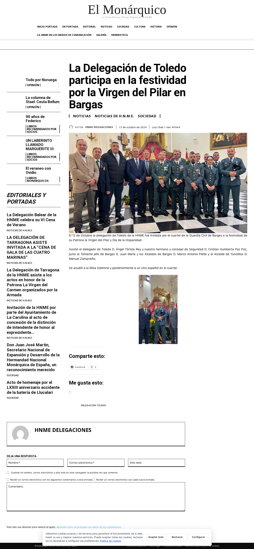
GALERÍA (101, 34)
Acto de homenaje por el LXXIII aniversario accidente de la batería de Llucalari (33, 387)
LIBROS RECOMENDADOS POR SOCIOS (41, 129)
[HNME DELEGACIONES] (72, 127)
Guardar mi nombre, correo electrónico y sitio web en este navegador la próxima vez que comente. (64, 472)
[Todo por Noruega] (15, 82)
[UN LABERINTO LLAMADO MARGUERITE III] (15, 146)
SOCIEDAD (123, 26)
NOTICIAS (106, 26)
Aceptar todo (156, 537)
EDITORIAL (89, 26)
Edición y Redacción (136, 545)
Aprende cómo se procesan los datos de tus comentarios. (89, 526)
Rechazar (177, 537)
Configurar (198, 537)
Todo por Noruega (41, 80)
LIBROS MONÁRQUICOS (38, 179)
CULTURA (139, 26)
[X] (227, 126)
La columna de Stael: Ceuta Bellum (42, 99)
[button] (215, 27)
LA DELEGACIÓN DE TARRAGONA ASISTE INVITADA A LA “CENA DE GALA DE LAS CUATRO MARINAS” (31, 247)
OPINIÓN (172, 26)
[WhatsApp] (243, 126)
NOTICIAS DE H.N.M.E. (20, 230)
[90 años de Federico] (15, 122)
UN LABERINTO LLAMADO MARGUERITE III (40, 144)
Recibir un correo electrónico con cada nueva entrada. (125, 479)
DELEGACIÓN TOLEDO (93, 405)
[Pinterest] (235, 126)
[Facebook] (220, 126)
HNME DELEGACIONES (99, 127)
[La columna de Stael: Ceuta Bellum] (15, 102)
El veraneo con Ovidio (38, 170)
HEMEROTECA (119, 34)
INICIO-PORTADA (47, 26)
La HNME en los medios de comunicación (64, 34)
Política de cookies (172, 545)
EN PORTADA (70, 26)
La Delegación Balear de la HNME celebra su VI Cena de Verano (31, 219)
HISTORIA (156, 26)
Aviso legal (155, 545)
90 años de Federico (35, 119)
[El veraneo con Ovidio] (15, 173)
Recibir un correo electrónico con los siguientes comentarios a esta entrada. (51, 479)
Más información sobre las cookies (202, 545)
